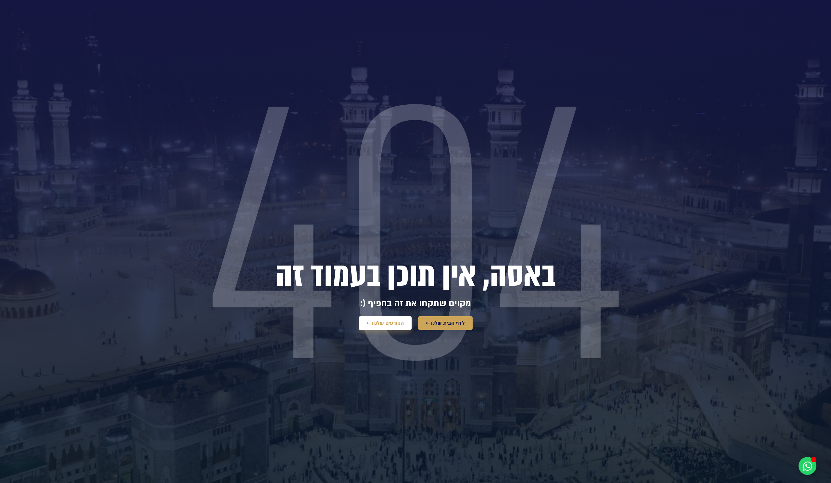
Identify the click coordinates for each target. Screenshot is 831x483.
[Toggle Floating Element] (807, 466)
